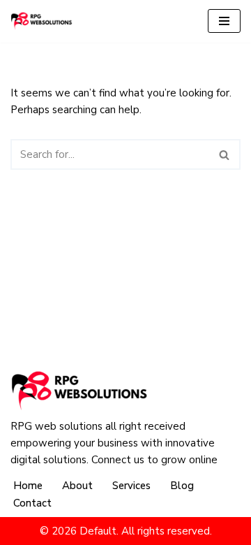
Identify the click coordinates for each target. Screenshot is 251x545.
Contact (32, 503)
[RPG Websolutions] (41, 21)
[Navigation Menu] (224, 21)
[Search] (225, 154)
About (77, 486)
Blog (182, 486)
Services (131, 486)
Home (28, 486)
